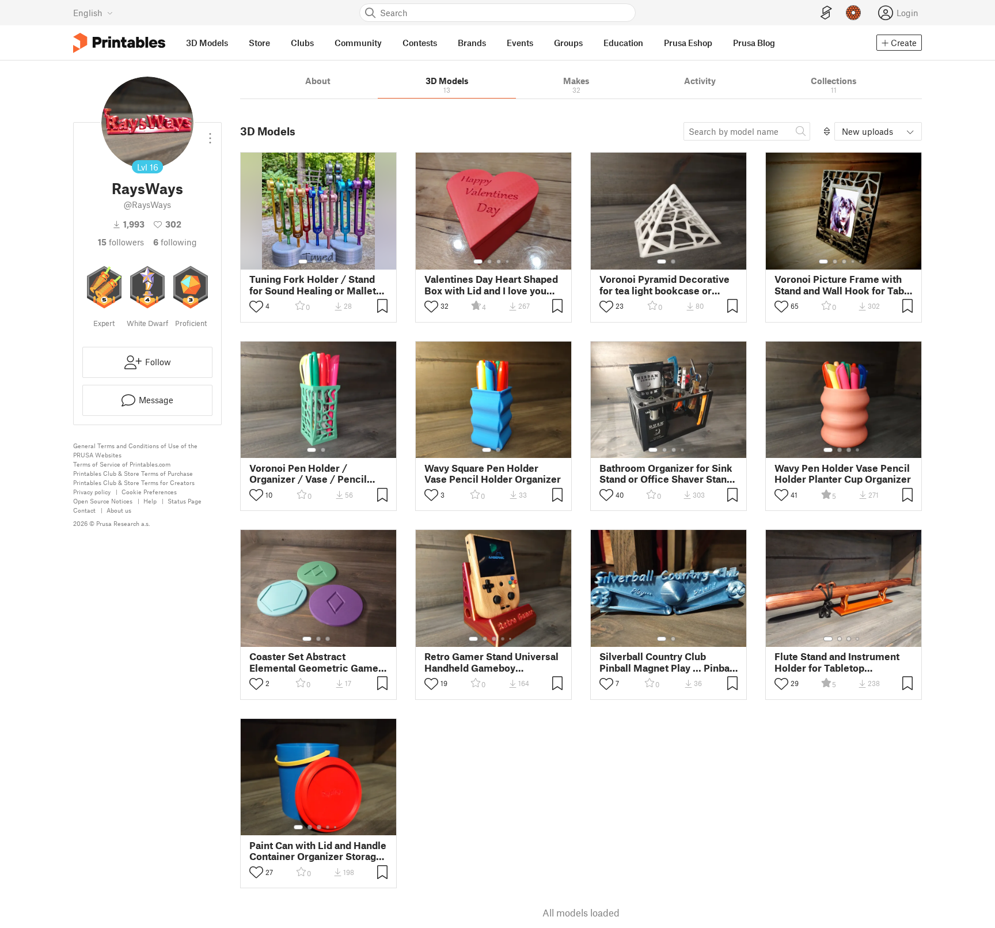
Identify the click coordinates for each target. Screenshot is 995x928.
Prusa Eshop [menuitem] (688, 42)
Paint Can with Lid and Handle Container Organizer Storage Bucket (317, 851)
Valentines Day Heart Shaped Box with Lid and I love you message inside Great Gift (491, 285)
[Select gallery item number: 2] (314, 261)
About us (119, 510)
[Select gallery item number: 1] (302, 261)
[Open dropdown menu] (210, 133)
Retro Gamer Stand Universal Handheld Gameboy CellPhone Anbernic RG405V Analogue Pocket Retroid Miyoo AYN (491, 662)
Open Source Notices (102, 501)
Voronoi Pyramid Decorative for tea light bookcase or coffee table (664, 285)
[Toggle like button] (256, 306)
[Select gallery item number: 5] (861, 261)
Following (175, 242)
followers (121, 242)
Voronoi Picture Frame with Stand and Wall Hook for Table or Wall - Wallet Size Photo (843, 285)
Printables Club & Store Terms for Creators (134, 482)
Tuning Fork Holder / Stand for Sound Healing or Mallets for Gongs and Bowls (315, 285)
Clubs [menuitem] (302, 42)
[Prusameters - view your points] (853, 12)
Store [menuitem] (259, 42)
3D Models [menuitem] (207, 42)
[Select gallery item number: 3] (323, 261)
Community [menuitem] (358, 42)
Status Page (185, 501)
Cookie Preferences (149, 491)
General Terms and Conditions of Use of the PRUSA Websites (135, 450)
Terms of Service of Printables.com (121, 464)
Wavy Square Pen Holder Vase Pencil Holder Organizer (492, 473)
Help (150, 501)
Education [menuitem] (623, 42)
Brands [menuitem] (472, 42)
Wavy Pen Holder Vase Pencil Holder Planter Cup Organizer (842, 473)
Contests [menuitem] (419, 42)
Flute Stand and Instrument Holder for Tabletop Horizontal (836, 662)
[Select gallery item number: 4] (333, 261)
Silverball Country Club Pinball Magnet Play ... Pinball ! (667, 662)
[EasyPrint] (826, 13)
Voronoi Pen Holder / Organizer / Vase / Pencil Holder (308, 473)
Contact (84, 510)
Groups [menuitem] (568, 42)
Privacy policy (92, 491)
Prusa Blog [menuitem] (754, 42)
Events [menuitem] (520, 42)
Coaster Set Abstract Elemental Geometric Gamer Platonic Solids (315, 662)
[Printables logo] (119, 43)
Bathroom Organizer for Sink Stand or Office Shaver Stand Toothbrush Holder (665, 473)
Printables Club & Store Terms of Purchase (133, 473)
